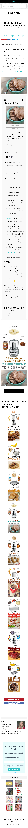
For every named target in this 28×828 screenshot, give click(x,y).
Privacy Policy (8, 819)
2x (10, 157)
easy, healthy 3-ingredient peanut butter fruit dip (13, 71)
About (15, 819)
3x (12, 157)
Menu (14, 1)
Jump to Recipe (9, 36)
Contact (20, 819)
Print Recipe (20, 36)
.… (20, 733)
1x (7, 157)
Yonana (9, 218)
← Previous (8, 391)
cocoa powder (15, 168)
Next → (19, 391)
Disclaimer (14, 821)
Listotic (14, 13)
